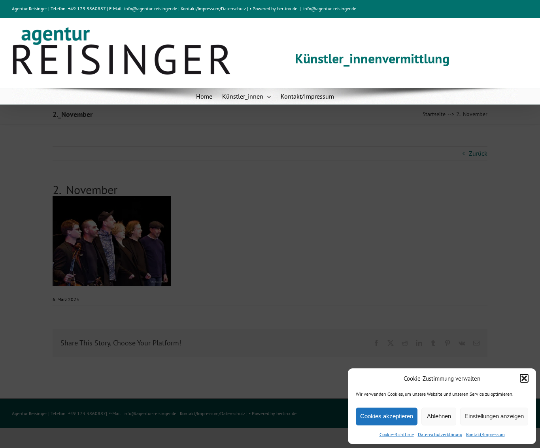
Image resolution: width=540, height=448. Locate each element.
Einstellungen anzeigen (494, 416)
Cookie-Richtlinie (397, 434)
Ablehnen (439, 416)
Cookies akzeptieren (386, 416)
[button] (524, 378)
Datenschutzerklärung (440, 434)
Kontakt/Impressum (485, 434)
